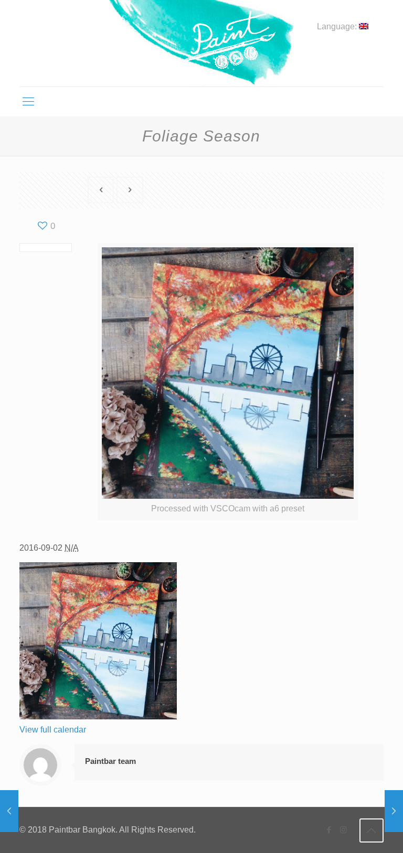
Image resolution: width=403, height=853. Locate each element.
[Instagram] (343, 829)
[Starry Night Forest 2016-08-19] (394, 811)
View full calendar (52, 729)
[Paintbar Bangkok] (201, 43)
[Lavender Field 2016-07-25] (9, 811)
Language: (338, 27)
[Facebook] (329, 829)
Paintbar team (110, 761)
